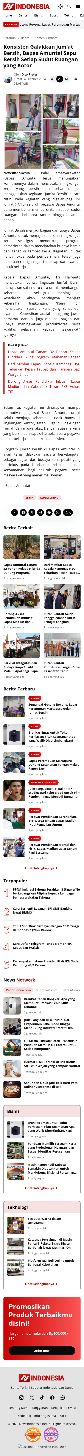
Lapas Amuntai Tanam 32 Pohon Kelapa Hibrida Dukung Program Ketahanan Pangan (21, 569)
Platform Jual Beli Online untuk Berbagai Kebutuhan (51, 1263)
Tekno (68, 15)
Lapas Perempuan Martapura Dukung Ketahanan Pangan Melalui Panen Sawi (54, 765)
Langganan (40, 1408)
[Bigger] (66, 79)
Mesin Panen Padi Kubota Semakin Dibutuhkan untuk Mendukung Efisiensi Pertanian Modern (51, 1169)
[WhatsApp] (57, 512)
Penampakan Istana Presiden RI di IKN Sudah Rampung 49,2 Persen (46, 963)
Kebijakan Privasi (63, 1408)
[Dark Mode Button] (60, 6)
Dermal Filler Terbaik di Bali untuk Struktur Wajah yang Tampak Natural (52, 1064)
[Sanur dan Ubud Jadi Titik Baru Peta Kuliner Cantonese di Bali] (12, 1089)
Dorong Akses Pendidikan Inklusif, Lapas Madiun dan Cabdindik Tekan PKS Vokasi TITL (44, 386)
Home (7, 15)
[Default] (59, 79)
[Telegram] (40, 512)
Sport (54, 15)
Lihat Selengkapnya (39, 868)
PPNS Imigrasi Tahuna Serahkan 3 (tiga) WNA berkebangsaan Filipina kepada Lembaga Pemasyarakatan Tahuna (46, 893)
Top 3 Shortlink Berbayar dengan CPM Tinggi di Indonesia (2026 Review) (46, 928)
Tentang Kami (18, 1408)
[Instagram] (21, 1397)
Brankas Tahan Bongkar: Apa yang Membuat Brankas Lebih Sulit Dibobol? (49, 1003)
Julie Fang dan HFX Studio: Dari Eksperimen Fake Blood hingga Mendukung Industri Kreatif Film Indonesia (48, 1024)
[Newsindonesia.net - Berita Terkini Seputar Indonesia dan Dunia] (26, 6)
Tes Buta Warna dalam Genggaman (44, 1221)
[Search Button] (69, 6)
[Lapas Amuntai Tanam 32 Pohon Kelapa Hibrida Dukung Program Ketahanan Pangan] (21, 547)
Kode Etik (24, 1416)
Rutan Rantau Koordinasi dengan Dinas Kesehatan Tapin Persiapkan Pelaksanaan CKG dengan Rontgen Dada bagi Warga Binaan (62, 667)
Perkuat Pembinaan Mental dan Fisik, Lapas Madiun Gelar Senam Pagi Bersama (52, 849)
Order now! (42, 1351)
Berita (23, 15)
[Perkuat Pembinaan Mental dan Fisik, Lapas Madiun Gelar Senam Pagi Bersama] (14, 846)
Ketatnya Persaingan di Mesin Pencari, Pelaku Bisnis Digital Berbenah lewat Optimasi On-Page (50, 1244)
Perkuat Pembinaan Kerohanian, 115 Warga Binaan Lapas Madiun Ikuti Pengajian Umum (52, 821)
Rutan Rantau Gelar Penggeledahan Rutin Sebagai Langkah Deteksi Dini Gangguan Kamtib (60, 618)
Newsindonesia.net (33, 1424)
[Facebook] (23, 512)
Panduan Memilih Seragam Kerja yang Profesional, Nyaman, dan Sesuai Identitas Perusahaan (52, 1147)
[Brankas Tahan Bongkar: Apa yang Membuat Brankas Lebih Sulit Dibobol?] (12, 1006)
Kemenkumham (49, 497)
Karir (63, 1416)
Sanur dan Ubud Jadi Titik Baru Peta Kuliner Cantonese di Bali (51, 1085)
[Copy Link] (14, 512)
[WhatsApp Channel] (62, 1397)
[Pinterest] (49, 512)
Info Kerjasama (45, 1416)
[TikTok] (42, 1397)
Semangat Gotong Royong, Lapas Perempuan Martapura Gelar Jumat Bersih (53, 708)
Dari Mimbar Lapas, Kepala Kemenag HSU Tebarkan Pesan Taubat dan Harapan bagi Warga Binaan (44, 369)
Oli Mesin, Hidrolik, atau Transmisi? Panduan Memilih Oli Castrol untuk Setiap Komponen (50, 1045)
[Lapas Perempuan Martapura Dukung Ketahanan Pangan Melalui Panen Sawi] (14, 762)
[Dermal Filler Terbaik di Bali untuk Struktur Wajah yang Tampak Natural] (12, 1068)
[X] (31, 512)
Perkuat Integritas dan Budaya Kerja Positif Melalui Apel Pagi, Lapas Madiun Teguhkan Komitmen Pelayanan (21, 667)
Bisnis (38, 15)
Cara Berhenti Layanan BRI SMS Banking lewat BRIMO (42, 910)
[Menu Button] (78, 6)
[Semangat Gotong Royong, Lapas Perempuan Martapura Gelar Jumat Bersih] (14, 706)
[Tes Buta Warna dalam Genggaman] (15, 1225)
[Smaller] (52, 79)
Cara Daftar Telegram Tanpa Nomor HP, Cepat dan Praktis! (42, 946)
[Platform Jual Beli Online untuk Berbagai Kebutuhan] (15, 1267)
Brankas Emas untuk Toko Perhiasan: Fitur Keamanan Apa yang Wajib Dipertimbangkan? (51, 736)
